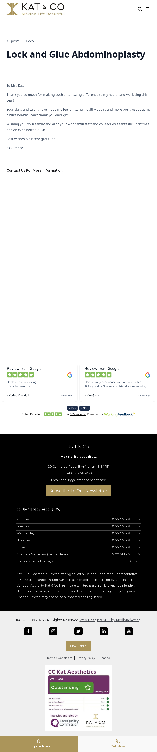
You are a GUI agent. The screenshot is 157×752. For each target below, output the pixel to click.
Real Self (78, 646)
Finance (104, 658)
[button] (148, 9)
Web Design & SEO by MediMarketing (110, 620)
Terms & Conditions (59, 658)
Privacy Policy (86, 658)
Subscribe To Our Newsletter (78, 490)
